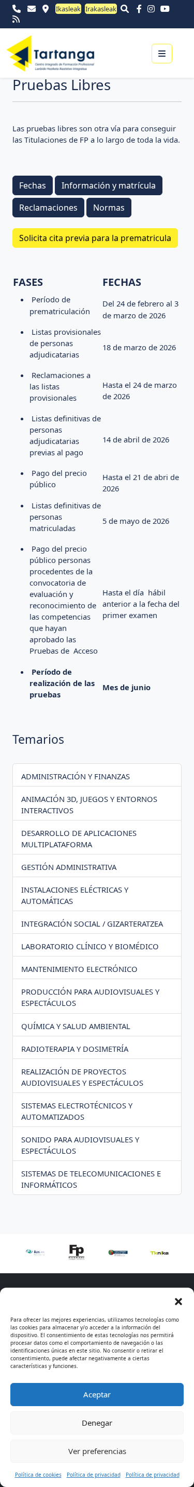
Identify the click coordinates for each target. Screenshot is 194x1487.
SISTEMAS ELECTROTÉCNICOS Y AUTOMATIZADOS (76, 1111)
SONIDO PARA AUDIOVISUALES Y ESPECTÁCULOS (80, 1145)
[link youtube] (167, 8)
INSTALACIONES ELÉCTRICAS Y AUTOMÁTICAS (74, 895)
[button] (178, 1300)
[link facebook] (141, 8)
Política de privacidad (94, 1474)
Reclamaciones (48, 207)
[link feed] (16, 18)
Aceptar (97, 1394)
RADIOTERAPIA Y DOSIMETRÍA (74, 1049)
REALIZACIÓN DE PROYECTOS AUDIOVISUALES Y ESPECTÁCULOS (82, 1077)
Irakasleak (100, 8)
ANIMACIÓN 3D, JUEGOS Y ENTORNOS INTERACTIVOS (89, 804)
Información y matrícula (109, 185)
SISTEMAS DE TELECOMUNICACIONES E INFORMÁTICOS (91, 1179)
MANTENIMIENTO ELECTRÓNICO (79, 969)
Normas (109, 207)
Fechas (32, 185)
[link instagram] (153, 8)
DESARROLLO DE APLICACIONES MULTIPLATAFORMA (79, 838)
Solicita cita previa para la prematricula (95, 238)
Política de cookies (38, 1474)
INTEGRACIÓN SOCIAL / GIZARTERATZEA (92, 923)
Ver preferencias (97, 1451)
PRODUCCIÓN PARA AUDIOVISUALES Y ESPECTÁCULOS (90, 997)
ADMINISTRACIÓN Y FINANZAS (75, 776)
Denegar (97, 1422)
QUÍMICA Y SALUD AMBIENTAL (75, 1026)
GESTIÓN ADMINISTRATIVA (68, 867)
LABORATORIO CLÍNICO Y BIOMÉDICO (90, 946)
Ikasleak (68, 8)
